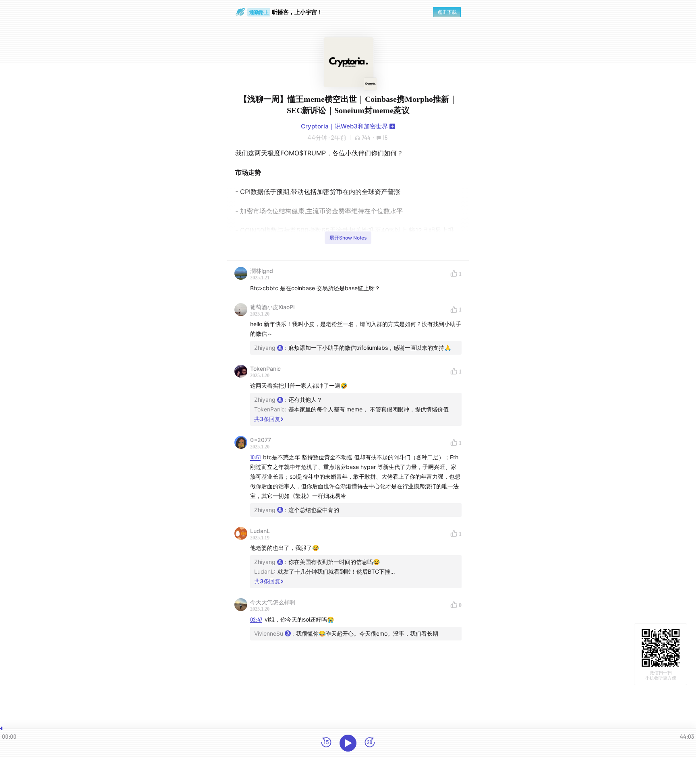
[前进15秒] (369, 743)
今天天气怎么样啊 (272, 602)
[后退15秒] (326, 743)
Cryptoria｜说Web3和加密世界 (344, 126)
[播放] (348, 743)
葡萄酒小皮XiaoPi (272, 307)
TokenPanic (265, 368)
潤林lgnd (261, 270)
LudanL (260, 530)
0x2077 (260, 439)
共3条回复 (267, 418)
